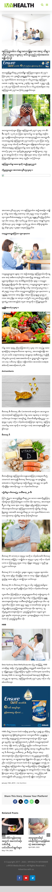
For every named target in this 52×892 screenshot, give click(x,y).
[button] (3, 833)
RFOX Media (13, 862)
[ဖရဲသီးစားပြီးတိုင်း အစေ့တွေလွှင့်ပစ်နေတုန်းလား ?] (13, 819)
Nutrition (23, 783)
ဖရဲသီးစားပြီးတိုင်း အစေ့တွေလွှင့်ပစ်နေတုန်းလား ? (11, 841)
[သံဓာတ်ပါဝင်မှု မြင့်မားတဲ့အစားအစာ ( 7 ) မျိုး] (39, 819)
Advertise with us (26, 866)
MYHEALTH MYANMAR (38, 858)
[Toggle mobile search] (42, 4)
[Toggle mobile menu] (47, 4)
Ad (18, 783)
